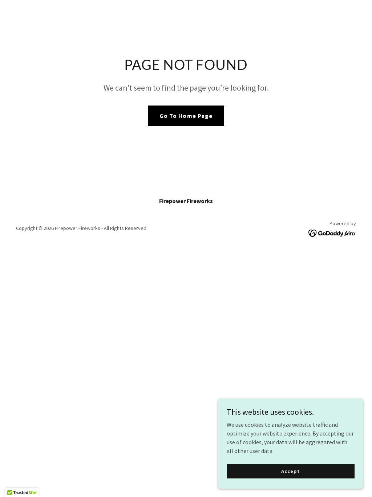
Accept (290, 471)
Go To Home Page (185, 115)
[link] (332, 232)
